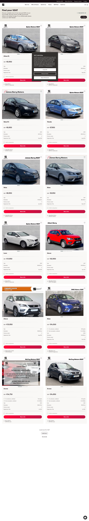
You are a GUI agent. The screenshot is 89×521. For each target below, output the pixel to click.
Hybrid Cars (43, 4)
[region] (45, 66)
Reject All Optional (45, 77)
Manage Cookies (45, 73)
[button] (22, 39)
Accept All (45, 69)
